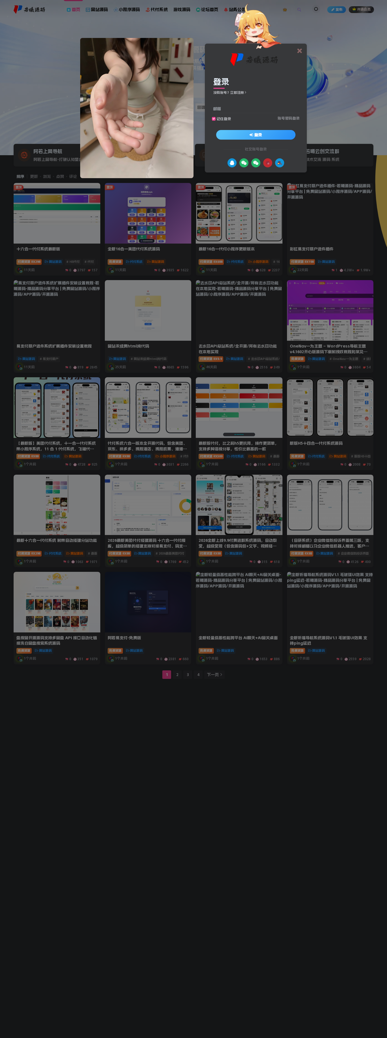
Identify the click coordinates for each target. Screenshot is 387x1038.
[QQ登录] (232, 162)
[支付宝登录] (279, 162)
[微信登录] (243, 162)
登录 (258, 135)
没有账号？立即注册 (228, 92)
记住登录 (223, 119)
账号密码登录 (289, 118)
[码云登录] (267, 162)
